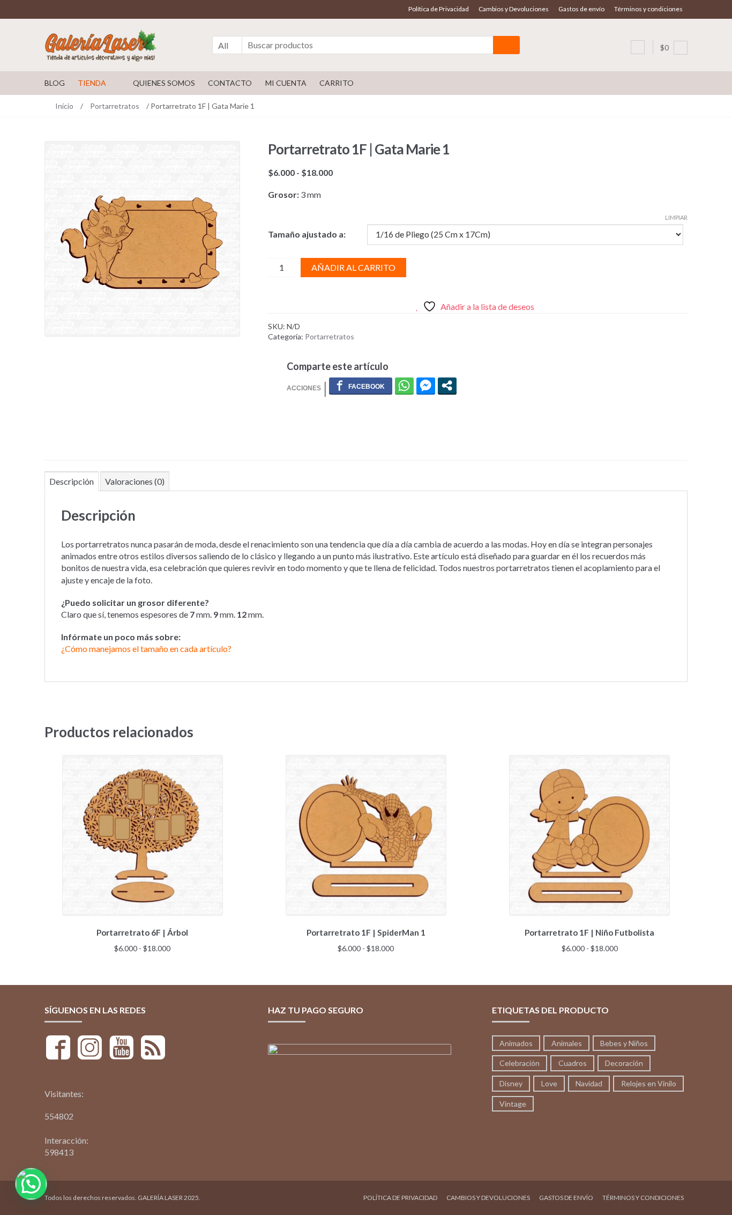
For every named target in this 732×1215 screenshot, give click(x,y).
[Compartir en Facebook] (360, 385)
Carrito (336, 82)
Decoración (624, 1063)
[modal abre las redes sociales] (447, 385)
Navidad (589, 1083)
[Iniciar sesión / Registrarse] (638, 47)
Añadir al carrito (353, 267)
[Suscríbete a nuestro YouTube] (121, 1049)
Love (549, 1083)
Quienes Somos (164, 82)
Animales (566, 1043)
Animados (516, 1043)
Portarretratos (114, 105)
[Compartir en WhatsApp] (404, 385)
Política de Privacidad (438, 9)
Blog (54, 82)
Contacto (230, 82)
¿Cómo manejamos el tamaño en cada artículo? (146, 648)
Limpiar (676, 217)
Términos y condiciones (648, 9)
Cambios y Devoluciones (514, 9)
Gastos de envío (581, 9)
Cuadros (572, 1063)
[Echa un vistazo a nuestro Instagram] (90, 1049)
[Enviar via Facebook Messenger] (425, 385)
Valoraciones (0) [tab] (135, 481)
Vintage (512, 1103)
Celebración (519, 1063)
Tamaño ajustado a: (307, 234)
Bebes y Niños (624, 1043)
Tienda (92, 82)
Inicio (64, 105)
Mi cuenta (286, 82)
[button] (31, 1184)
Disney (510, 1083)
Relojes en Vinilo (648, 1083)
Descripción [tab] (71, 481)
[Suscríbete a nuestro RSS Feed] (153, 1049)
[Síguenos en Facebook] (58, 1049)
